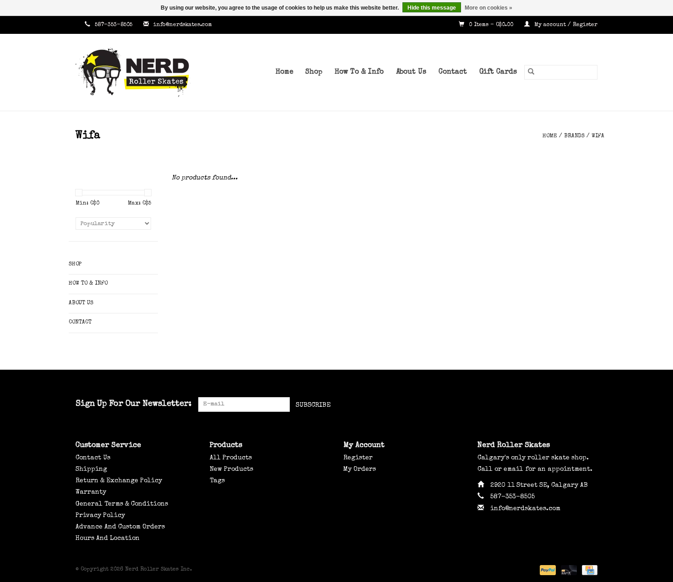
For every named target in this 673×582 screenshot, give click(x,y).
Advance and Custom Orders (120, 527)
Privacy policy (100, 515)
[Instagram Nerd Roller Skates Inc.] (590, 404)
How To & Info (359, 72)
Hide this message (431, 8)
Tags (217, 481)
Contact (453, 72)
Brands (574, 136)
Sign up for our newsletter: (133, 404)
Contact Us (93, 458)
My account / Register (564, 25)
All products (231, 458)
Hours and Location (108, 538)
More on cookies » (488, 8)
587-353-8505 (113, 25)
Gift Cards (498, 72)
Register (358, 458)
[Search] (531, 72)
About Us (411, 72)
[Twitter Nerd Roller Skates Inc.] (573, 404)
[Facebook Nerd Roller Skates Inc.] (557, 404)
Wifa (598, 136)
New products (231, 469)
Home (284, 72)
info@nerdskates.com (182, 25)
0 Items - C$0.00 (491, 25)
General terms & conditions (122, 504)
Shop (313, 72)
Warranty (91, 492)
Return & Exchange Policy (119, 481)
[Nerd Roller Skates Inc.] (146, 72)
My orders (359, 469)
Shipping (91, 469)
